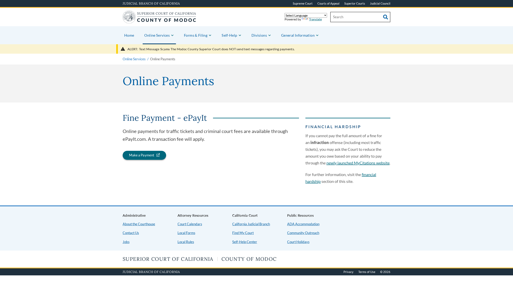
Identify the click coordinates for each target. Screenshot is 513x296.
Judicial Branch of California (151, 3)
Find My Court (243, 233)
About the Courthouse (139, 224)
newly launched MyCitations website (358, 162)
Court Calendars (190, 224)
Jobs (126, 242)
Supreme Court (303, 3)
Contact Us (131, 233)
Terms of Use (366, 272)
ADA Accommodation (303, 224)
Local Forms (186, 233)
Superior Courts (354, 3)
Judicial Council (380, 3)
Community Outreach (303, 233)
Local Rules (186, 242)
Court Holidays (298, 242)
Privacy (348, 272)
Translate (315, 19)
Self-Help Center (244, 242)
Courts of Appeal (328, 3)
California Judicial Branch (251, 224)
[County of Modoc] (159, 21)
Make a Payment (141, 155)
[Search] (385, 17)
